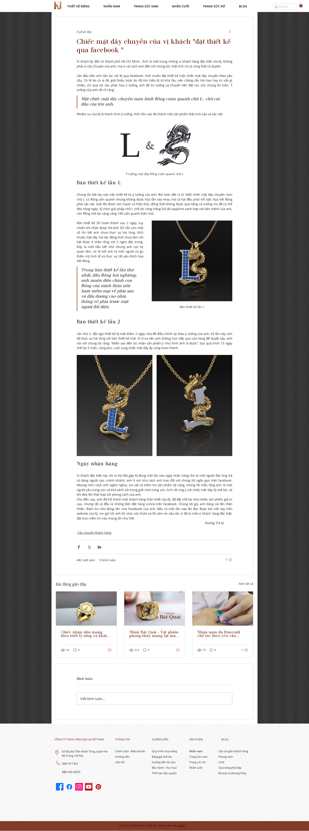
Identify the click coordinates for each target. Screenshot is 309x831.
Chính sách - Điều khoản (130, 751)
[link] (301, 5)
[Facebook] (59, 787)
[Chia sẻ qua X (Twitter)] (89, 547)
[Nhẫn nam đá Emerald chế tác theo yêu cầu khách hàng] (222, 608)
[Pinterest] (98, 787)
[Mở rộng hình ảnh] (114, 405)
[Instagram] (79, 787)
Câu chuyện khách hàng (94, 533)
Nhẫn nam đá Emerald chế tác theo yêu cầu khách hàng (218, 634)
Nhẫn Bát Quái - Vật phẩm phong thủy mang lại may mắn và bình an (153, 634)
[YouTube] (88, 787)
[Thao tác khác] (229, 31)
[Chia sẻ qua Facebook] (79, 547)
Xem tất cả (246, 584)
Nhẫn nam (195, 751)
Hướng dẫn (122, 757)
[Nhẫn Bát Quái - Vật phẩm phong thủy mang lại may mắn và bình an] (154, 608)
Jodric (181, 825)
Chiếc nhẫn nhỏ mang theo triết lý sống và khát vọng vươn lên (84, 634)
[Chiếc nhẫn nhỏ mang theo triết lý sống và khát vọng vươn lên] (86, 608)
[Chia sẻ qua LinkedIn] (99, 547)
